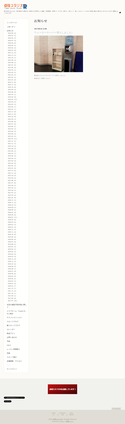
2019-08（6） (12, 239)
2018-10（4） (12, 264)
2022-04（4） (12, 161)
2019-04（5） (12, 249)
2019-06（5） (12, 244)
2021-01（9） (12, 197)
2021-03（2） (12, 192)
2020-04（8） (12, 219)
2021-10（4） (12, 175)
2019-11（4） (12, 232)
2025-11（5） (12, 55)
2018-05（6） (12, 276)
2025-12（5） (12, 53)
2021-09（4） (12, 178)
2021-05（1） (12, 188)
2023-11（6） (12, 114)
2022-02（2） (12, 165)
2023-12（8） (12, 111)
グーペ (62, 421)
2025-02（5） (12, 77)
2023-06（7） (12, 126)
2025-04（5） (12, 72)
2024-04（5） (12, 102)
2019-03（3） (12, 251)
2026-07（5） (12, 35)
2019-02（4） (12, 254)
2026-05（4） (12, 40)
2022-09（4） (12, 148)
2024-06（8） (12, 97)
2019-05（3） (12, 246)
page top (117, 408)
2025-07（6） (12, 65)
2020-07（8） (12, 212)
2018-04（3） (12, 278)
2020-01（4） (12, 227)
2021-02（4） (12, 195)
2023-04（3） (12, 131)
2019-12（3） (12, 229)
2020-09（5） (12, 207)
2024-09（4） (12, 89)
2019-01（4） (12, 256)
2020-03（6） (12, 222)
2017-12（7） (12, 288)
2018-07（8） (12, 271)
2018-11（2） (12, 261)
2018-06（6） (12, 273)
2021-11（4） (12, 173)
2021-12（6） (12, 170)
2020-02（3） (12, 224)
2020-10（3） (12, 205)
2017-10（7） (12, 293)
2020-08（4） (12, 210)
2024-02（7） (12, 107)
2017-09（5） (12, 296)
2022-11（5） (12, 143)
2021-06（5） (12, 185)
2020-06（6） (12, 215)
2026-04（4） (12, 43)
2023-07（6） (12, 124)
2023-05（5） (12, 129)
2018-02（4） (12, 283)
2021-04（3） (12, 190)
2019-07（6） (12, 242)
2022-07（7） (12, 153)
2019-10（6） (12, 234)
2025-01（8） (12, 80)
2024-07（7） (12, 94)
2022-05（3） (12, 158)
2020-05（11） (13, 217)
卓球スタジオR (58, 419)
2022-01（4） (12, 168)
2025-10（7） (12, 57)
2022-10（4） (12, 146)
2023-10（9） (12, 116)
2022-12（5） (12, 141)
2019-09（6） (12, 237)
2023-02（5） (12, 136)
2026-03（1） (12, 45)
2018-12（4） (12, 259)
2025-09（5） (12, 60)
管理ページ (69, 421)
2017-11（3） (12, 291)
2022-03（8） (12, 163)
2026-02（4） (12, 48)
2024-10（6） (12, 87)
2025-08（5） (12, 62)
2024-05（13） (13, 99)
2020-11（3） (12, 202)
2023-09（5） (12, 119)
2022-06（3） (12, 156)
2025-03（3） (12, 75)
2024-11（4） (12, 84)
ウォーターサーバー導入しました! (53, 32)
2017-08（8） (12, 298)
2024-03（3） (12, 104)
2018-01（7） (12, 286)
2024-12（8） (12, 82)
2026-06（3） (12, 38)
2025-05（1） (12, 70)
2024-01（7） (12, 109)
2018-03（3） (12, 281)
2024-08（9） (12, 92)
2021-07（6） (12, 183)
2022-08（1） (12, 151)
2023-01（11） (13, 138)
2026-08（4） (12, 33)
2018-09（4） (12, 266)
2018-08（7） (12, 269)
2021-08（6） (12, 180)
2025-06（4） (12, 67)
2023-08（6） (12, 121)
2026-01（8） (12, 50)
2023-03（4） (12, 134)
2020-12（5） (12, 200)
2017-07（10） (13, 300)
